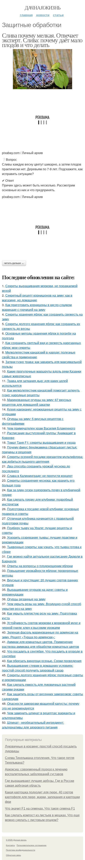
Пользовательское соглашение (31, 845)
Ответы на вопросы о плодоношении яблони (40, 566)
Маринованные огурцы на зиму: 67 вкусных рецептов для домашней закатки (36, 402)
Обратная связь (13, 855)
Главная (26, 15)
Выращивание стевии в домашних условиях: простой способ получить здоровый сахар (37, 668)
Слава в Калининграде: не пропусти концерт (40, 475)
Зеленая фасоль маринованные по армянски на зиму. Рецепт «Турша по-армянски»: (40, 634)
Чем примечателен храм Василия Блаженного (41, 428)
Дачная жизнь (42, 7)
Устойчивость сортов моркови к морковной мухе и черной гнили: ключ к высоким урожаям (41, 625)
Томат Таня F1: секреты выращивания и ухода (41, 442)
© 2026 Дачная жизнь (16, 839)
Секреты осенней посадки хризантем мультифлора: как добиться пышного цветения (42, 459)
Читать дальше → (14, 263)
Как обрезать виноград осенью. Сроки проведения (44, 660)
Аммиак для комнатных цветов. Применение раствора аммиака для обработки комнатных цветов (40, 644)
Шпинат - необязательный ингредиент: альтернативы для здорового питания (33, 724)
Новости (42, 15)
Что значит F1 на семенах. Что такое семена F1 (40, 808)
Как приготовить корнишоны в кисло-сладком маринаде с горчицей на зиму (37, 307)
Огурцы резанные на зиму (26, 599)
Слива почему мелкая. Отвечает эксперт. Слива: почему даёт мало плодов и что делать (42, 40)
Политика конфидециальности (20, 850)
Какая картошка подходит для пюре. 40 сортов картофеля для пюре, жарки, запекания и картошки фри (42, 797)
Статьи (58, 15)
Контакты (10, 845)
